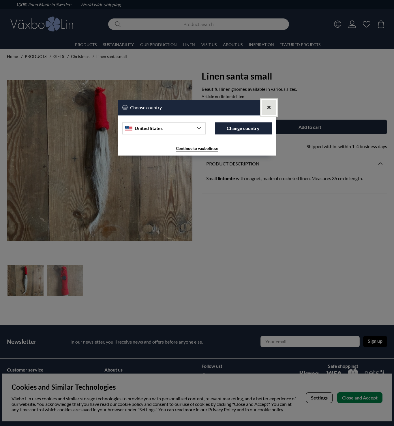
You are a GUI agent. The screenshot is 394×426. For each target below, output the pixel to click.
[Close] (269, 107)
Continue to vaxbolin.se (197, 148)
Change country (243, 128)
